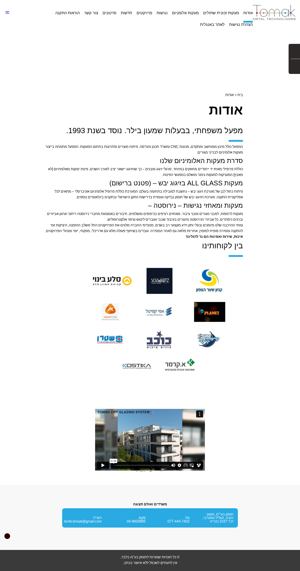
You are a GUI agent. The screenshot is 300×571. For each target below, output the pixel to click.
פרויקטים (144, 13)
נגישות (162, 13)
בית (240, 95)
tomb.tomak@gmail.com (83, 521)
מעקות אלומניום (185, 13)
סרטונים (109, 13)
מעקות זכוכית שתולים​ (221, 13)
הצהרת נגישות (241, 25)
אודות (248, 13)
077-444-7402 (179, 521)
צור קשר (91, 13)
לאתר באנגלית (212, 25)
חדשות (126, 13)
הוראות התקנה (67, 13)
